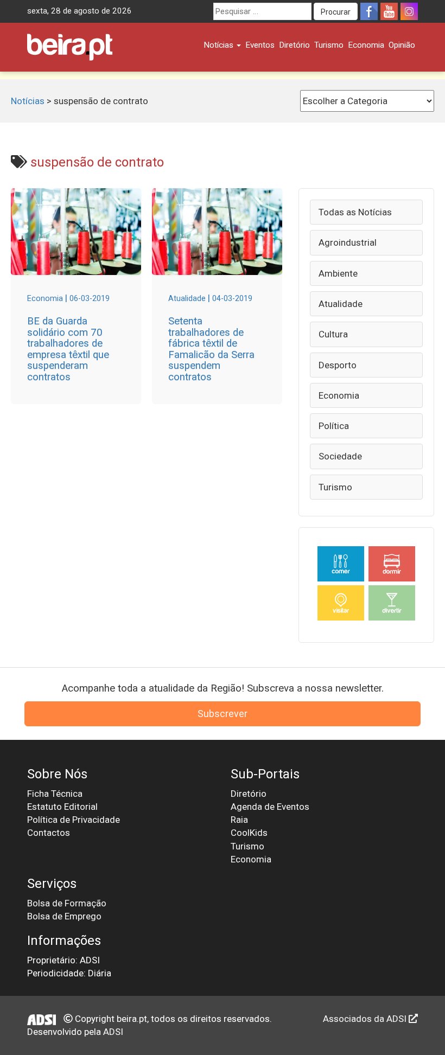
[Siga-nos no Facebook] (369, 11)
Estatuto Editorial (62, 806)
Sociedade (340, 456)
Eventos (260, 45)
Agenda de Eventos (270, 806)
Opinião (402, 45)
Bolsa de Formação (66, 903)
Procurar (336, 12)
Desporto (338, 365)
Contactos (48, 832)
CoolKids (249, 832)
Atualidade (341, 303)
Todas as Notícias (355, 212)
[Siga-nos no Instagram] (409, 11)
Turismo (329, 45)
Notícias (220, 45)
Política (334, 425)
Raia (239, 819)
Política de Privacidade (73, 819)
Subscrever (222, 713)
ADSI (113, 1031)
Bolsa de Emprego (64, 916)
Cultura (333, 334)
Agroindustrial (348, 242)
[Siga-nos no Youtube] (389, 11)
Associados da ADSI (366, 1018)
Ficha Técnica (54, 793)
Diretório (294, 45)
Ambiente (338, 273)
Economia (366, 45)
